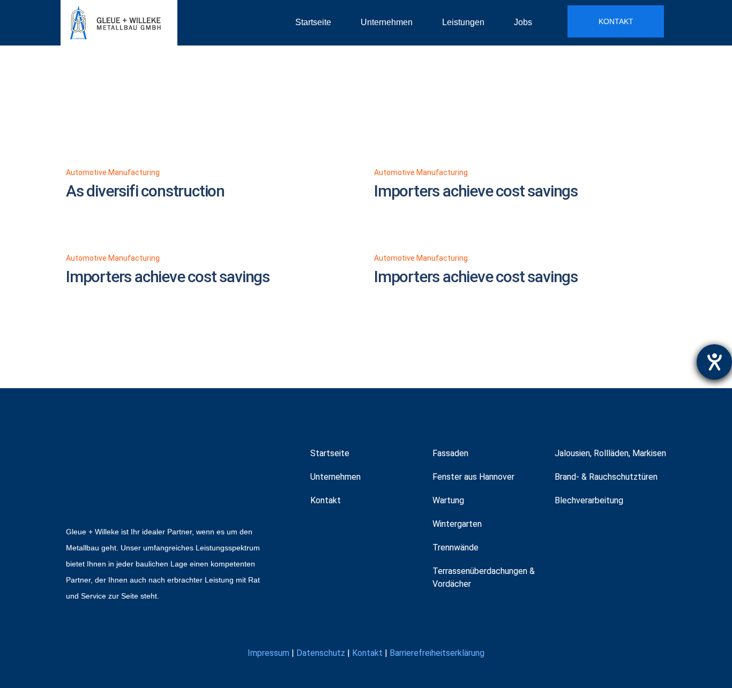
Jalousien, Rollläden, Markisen (610, 453)
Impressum (268, 653)
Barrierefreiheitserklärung (437, 653)
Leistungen (463, 22)
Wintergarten (457, 524)
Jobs (523, 22)
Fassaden (450, 453)
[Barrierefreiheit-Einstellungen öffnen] (714, 362)
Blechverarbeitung (589, 500)
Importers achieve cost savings (476, 191)
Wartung (448, 500)
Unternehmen (387, 22)
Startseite (313, 22)
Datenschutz (320, 653)
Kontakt (325, 500)
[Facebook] (320, 532)
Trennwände (455, 547)
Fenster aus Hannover (473, 477)
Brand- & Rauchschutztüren (606, 477)
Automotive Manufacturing (113, 172)
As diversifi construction (145, 191)
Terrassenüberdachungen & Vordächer (483, 577)
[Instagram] (345, 532)
